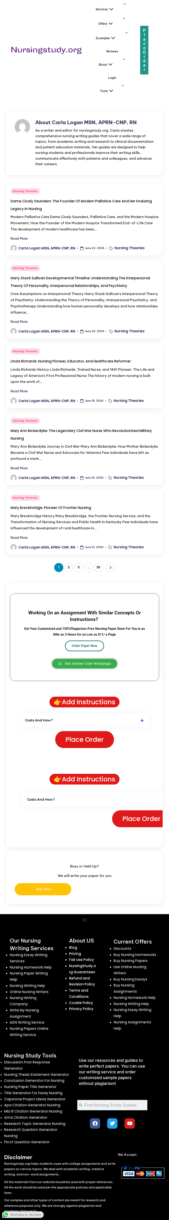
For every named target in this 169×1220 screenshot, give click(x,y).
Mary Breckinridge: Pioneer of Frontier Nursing (51, 507)
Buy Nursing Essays (130, 979)
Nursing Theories (25, 191)
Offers (102, 24)
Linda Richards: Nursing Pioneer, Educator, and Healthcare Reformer (71, 361)
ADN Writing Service (27, 1022)
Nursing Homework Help (31, 967)
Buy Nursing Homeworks (135, 954)
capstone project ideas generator (35, 1099)
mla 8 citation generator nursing (33, 1111)
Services (102, 9)
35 (98, 567)
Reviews (112, 51)
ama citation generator (25, 1117)
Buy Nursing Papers (131, 960)
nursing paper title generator (30, 1086)
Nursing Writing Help (27, 985)
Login (112, 78)
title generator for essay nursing (33, 1092)
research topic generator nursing (34, 1123)
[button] (110, 567)
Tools (104, 91)
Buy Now (44, 889)
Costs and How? (39, 720)
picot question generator (27, 1142)
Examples (103, 38)
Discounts (122, 948)
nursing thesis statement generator (36, 1074)
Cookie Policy (81, 1002)
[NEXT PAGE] (110, 567)
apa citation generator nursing (32, 1105)
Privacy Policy (81, 1008)
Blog (73, 947)
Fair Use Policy (81, 959)
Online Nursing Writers (29, 991)
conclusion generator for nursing (34, 1080)
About (102, 64)
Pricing (75, 953)
